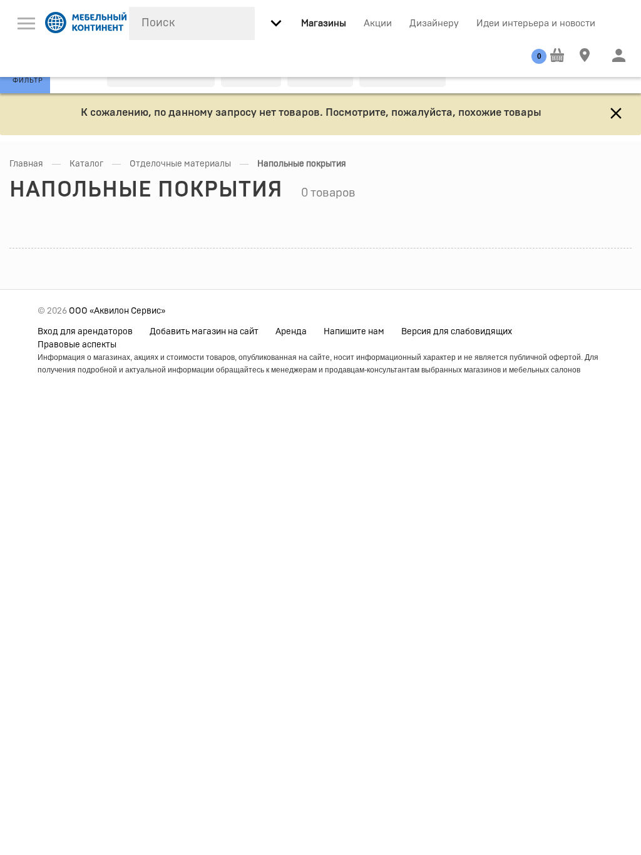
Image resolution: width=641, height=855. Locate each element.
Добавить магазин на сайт (204, 331)
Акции (378, 23)
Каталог (86, 164)
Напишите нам (354, 331)
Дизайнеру (434, 23)
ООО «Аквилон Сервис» (117, 311)
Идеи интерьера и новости (535, 23)
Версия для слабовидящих (456, 331)
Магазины (323, 23)
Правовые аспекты (77, 344)
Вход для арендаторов (85, 331)
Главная (26, 164)
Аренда (291, 331)
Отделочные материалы (180, 164)
